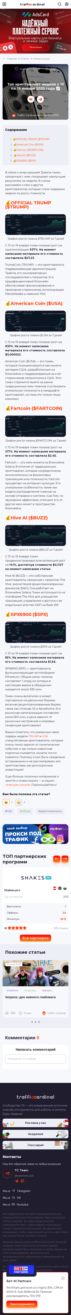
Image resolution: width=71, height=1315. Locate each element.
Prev (7, 989)
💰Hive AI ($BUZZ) (23, 155)
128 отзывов (60, 928)
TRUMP (33, 736)
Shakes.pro (12, 890)
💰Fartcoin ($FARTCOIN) (26, 150)
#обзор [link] (25, 811)
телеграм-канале (17, 784)
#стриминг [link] (30, 990)
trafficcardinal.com (43, 1242)
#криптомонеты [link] (50, 811)
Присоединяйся (22, 1304)
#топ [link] (8, 811)
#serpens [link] (47, 990)
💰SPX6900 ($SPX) (23, 160)
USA (45, 736)
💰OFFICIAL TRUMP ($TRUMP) (30, 139)
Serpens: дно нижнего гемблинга (30, 997)
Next (64, 989)
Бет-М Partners (18, 1281)
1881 (21, 1013)
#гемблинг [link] (13, 990)
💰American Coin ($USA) (26, 144)
